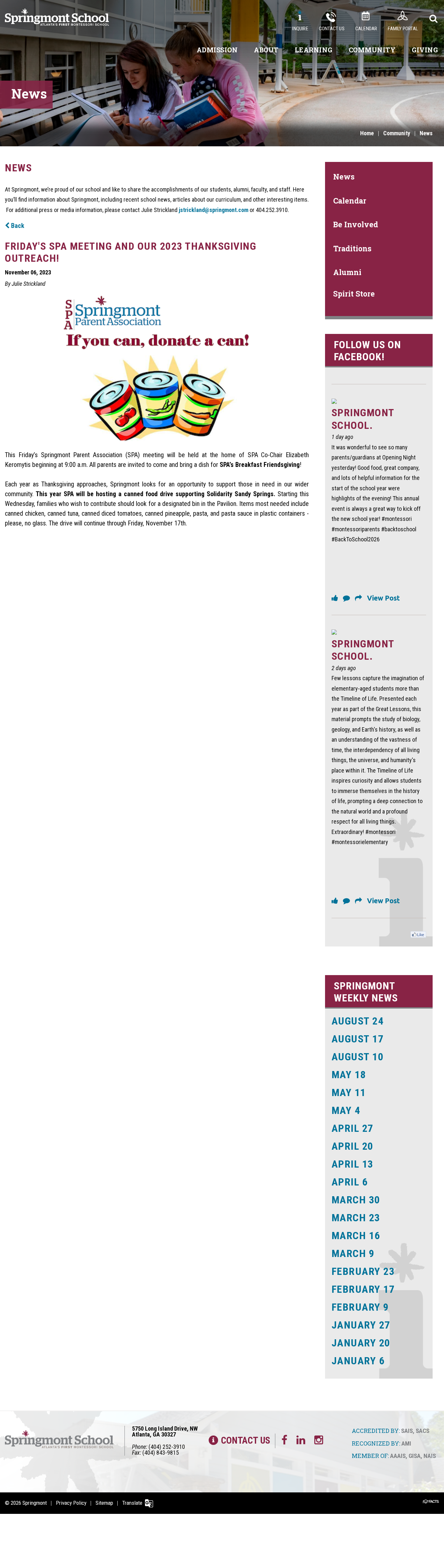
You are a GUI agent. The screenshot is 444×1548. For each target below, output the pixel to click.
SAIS (407, 1431)
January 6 (358, 1361)
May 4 (346, 1110)
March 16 (356, 1235)
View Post (383, 598)
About (266, 50)
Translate (132, 1503)
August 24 (358, 1021)
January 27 (361, 1325)
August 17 (358, 1039)
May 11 (349, 1092)
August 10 (358, 1057)
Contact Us (332, 29)
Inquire (300, 29)
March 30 (356, 1200)
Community (372, 50)
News (426, 133)
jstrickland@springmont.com (213, 209)
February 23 (363, 1271)
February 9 (360, 1307)
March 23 (356, 1217)
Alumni (347, 272)
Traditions (352, 248)
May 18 (349, 1074)
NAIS (430, 1456)
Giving (425, 50)
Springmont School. (363, 418)
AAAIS (398, 1456)
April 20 (352, 1146)
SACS (422, 1431)
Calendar (366, 29)
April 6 (350, 1182)
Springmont (34, 1503)
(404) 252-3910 (167, 1446)
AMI (406, 1443)
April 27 (352, 1128)
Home (367, 133)
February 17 (363, 1289)
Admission (217, 50)
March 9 (353, 1253)
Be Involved (355, 224)
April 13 (352, 1164)
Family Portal (403, 29)
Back (16, 226)
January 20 (361, 1343)
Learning (314, 50)
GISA (415, 1456)
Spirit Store (354, 293)
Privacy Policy (71, 1503)
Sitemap (104, 1503)
